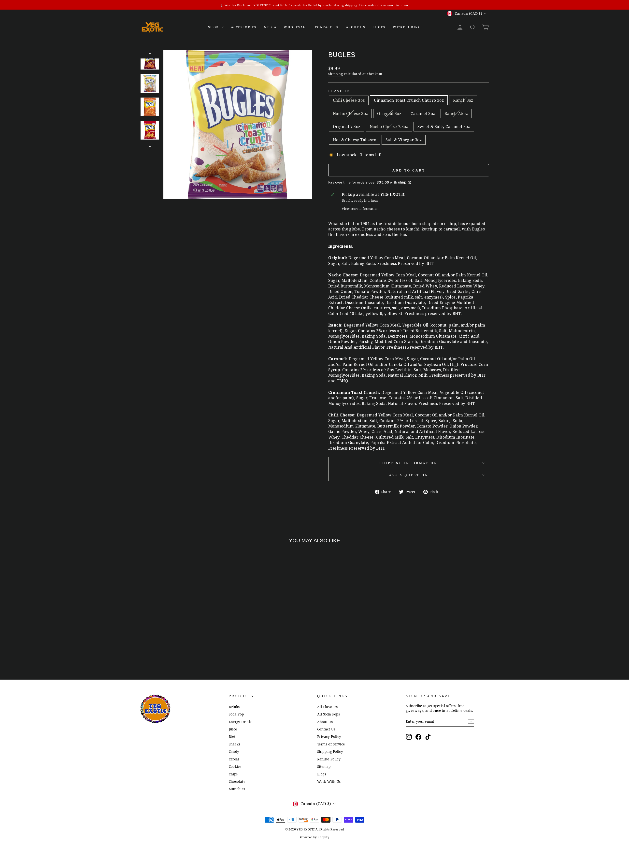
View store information (360, 209)
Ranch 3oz (463, 100)
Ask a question (409, 475)
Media (270, 27)
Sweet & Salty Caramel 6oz (443, 126)
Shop (214, 27)
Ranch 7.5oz (456, 113)
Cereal (234, 759)
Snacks (234, 744)
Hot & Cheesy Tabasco (354, 140)
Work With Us (329, 781)
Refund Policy (329, 759)
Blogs (321, 774)
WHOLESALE (296, 27)
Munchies (237, 788)
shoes (379, 27)
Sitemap (324, 766)
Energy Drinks (241, 721)
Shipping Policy (330, 751)
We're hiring (407, 27)
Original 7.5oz (346, 126)
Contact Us (326, 729)
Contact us (327, 27)
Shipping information (409, 463)
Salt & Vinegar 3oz (404, 140)
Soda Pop (236, 714)
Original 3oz (389, 113)
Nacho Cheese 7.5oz (389, 126)
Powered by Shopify (314, 837)
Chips (233, 774)
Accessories (244, 27)
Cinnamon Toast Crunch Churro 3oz (409, 100)
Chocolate (237, 781)
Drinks (234, 706)
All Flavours (327, 706)
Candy (234, 751)
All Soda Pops (328, 714)
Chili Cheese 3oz (349, 100)
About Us (355, 27)
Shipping (335, 73)
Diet (232, 736)
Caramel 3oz (423, 113)
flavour (339, 91)
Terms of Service (331, 744)
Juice (233, 729)
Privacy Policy (329, 736)
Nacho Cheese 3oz (350, 113)
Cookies (235, 766)
